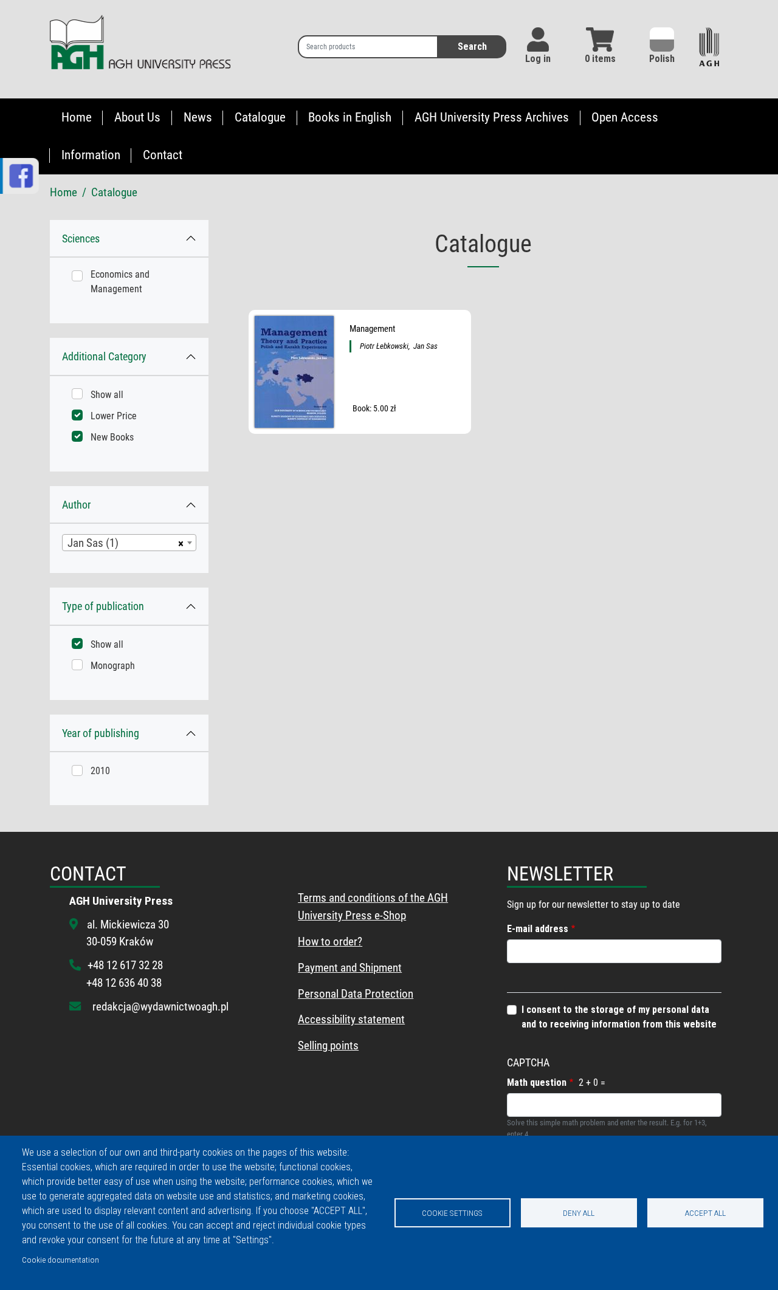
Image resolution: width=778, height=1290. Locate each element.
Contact (162, 155)
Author (76, 504)
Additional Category (104, 356)
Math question (536, 1082)
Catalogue (260, 117)
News (198, 117)
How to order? (330, 942)
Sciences (81, 238)
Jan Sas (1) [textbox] (93, 543)
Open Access (624, 117)
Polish (662, 58)
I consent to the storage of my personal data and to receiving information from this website (619, 1017)
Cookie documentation (60, 1259)
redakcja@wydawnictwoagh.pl (160, 1007)
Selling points (328, 1045)
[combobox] (129, 542)
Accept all (705, 1213)
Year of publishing (100, 733)
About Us (137, 117)
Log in (538, 58)
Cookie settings (452, 1213)
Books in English (349, 117)
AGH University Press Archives (492, 117)
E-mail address (537, 929)
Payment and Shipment (350, 968)
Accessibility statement (351, 1019)
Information (90, 155)
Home (76, 117)
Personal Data (330, 994)
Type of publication (103, 606)
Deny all (578, 1213)
